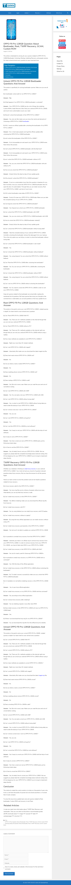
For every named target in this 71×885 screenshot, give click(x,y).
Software (48, 13)
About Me (59, 61)
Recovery (37, 13)
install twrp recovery (30, 469)
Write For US (60, 71)
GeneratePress (44, 882)
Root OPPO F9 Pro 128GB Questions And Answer (17, 69)
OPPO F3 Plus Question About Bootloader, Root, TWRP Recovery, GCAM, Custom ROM (26, 822)
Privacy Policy (60, 66)
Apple (17, 13)
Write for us (59, 13)
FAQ (6, 820)
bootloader (26, 121)
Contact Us (60, 63)
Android (26, 13)
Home (9, 13)
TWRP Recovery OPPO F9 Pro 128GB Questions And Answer (20, 71)
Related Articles (9, 77)
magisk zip (42, 675)
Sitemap (59, 69)
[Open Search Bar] (67, 13)
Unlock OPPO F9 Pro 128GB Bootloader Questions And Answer (21, 67)
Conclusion (8, 75)
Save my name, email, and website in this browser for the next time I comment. (24, 868)
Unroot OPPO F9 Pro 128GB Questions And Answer (18, 73)
